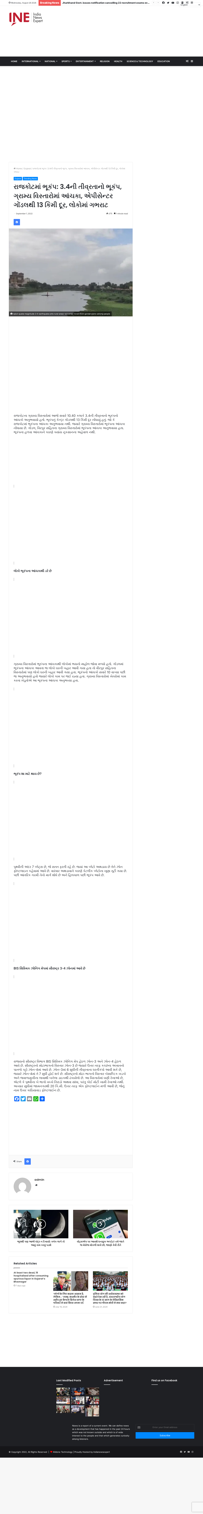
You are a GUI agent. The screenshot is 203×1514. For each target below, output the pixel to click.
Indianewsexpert (101, 1452)
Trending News (30, 178)
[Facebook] (17, 222)
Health (118, 61)
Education (163, 61)
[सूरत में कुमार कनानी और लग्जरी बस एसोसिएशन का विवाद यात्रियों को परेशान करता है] (63, 1400)
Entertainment (85, 61)
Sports (66, 61)
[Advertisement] (133, 31)
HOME (14, 61)
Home (19, 168)
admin (39, 1180)
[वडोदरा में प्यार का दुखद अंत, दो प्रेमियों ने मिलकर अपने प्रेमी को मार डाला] (92, 1410)
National (50, 61)
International (30, 61)
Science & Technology (140, 61)
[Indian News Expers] (26, 19)
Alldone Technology (62, 1452)
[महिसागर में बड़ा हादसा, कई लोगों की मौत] (78, 1409)
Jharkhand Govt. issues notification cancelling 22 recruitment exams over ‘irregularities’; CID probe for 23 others (128, 2)
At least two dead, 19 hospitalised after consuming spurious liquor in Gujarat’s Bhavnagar (31, 1277)
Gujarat (27, 168)
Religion (105, 61)
